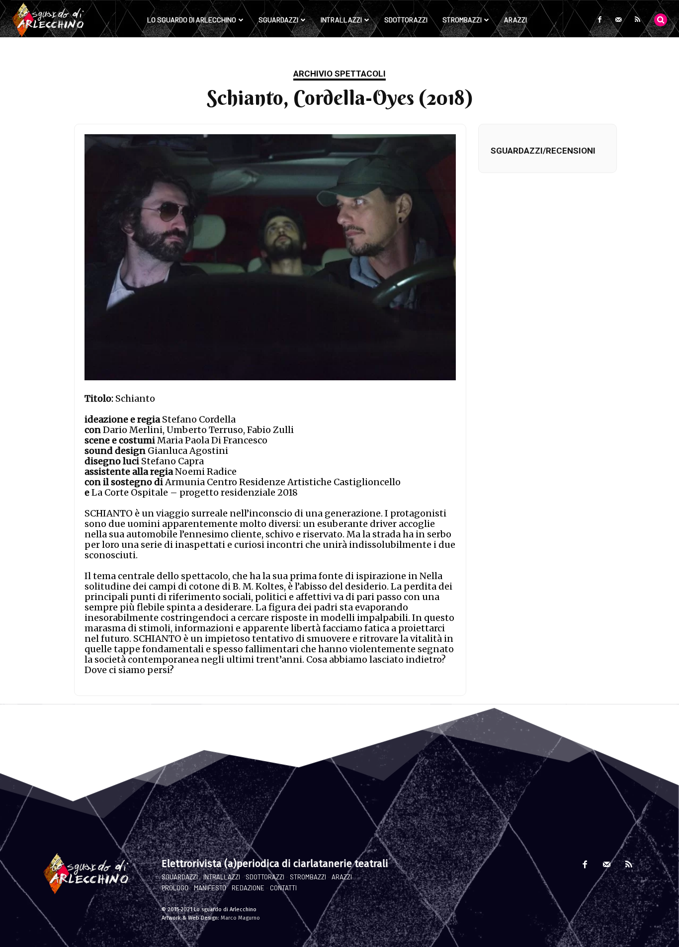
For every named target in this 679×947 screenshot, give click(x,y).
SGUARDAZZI (180, 877)
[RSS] (637, 20)
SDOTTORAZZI (265, 877)
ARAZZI (342, 877)
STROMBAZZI (308, 877)
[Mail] (618, 20)
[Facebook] (599, 20)
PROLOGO (175, 888)
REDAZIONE (248, 888)
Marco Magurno (240, 918)
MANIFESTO (210, 888)
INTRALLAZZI (221, 877)
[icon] (660, 19)
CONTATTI (283, 888)
